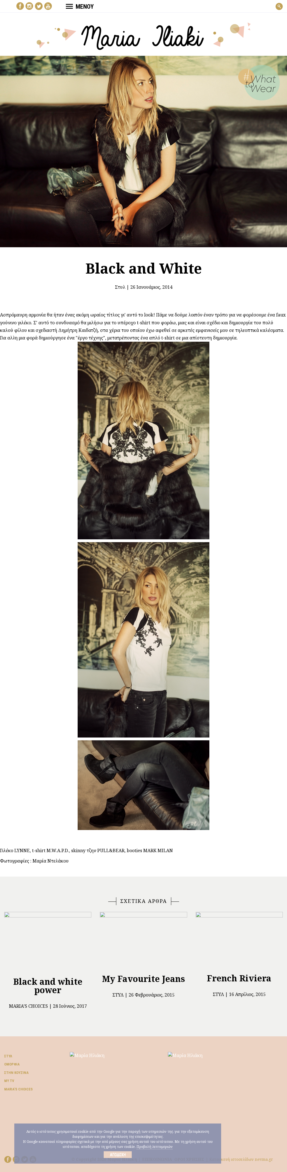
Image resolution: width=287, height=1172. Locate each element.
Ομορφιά (12, 1064)
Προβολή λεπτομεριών (154, 1146)
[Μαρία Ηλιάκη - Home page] (143, 36)
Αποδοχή (118, 1154)
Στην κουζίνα (16, 1073)
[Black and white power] (47, 942)
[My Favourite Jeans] (143, 940)
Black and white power (47, 986)
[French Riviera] (239, 940)
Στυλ (120, 287)
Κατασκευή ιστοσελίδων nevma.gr (241, 1159)
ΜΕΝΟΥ (85, 6)
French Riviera (239, 978)
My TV (9, 1081)
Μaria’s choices (28, 1006)
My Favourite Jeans (143, 978)
